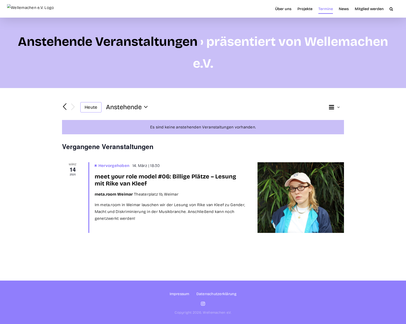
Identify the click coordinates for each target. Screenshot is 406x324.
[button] (391, 9)
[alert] (203, 127)
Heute (91, 107)
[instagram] (203, 303)
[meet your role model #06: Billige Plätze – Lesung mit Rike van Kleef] (301, 197)
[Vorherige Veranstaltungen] (65, 107)
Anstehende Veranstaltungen (108, 41)
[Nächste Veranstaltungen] (73, 107)
